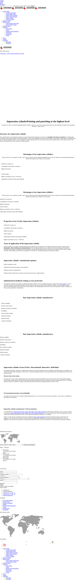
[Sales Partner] (22, 536)
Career (4, 507)
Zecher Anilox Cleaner (11, 561)
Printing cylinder (7, 557)
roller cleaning (25, 413)
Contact (2, 0)
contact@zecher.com (15, 53)
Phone (1, 3)
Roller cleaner (6, 559)
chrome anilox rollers (19, 411)
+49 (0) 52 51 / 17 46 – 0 (9, 492)
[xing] (53, 543)
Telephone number (4, 474)
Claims (7, 572)
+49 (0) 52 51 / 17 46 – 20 (9, 494)
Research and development (9, 505)
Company (2, 476)
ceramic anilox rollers (29, 411)
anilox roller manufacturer (40, 417)
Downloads (5, 509)
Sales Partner (9, 565)
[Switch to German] (8, 42)
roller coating (63, 283)
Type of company (4, 477)
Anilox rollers (6, 548)
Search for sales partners (29, 444)
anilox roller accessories (40, 411)
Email (1, 472)
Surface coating (9, 555)
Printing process (6, 563)
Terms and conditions (8, 500)
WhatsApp (2, 4)
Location (2, 478)
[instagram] (4, 546)
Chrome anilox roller (11, 551)
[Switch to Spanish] (8, 43)
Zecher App (9, 571)
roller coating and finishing (37, 413)
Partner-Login (6, 508)
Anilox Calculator (10, 556)
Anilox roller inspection (11, 553)
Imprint (4, 504)
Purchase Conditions (8, 503)
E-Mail (1, 2)
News (4, 573)
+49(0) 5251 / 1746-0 (5, 53)
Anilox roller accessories (11, 552)
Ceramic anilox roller (11, 550)
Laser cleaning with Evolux (12, 560)
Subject (2, 480)
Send (2, 484)
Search (32, 6)
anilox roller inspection (16, 413)
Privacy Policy (6, 501)
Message (2, 483)
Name (1, 471)
